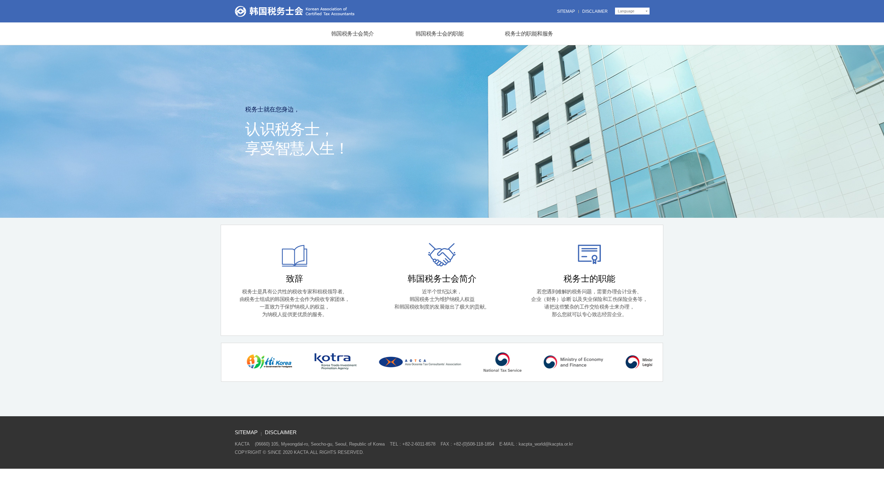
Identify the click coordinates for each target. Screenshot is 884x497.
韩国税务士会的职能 (439, 34)
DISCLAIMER (595, 11)
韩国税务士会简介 (352, 34)
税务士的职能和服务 (529, 34)
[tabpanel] (265, 362)
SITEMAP (566, 11)
